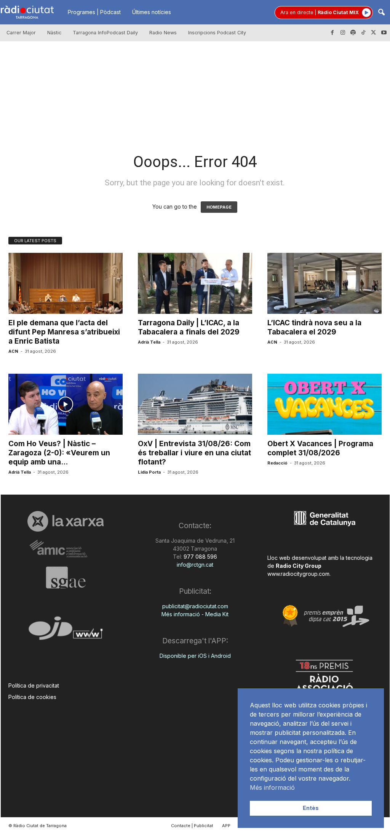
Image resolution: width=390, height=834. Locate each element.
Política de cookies (32, 697)
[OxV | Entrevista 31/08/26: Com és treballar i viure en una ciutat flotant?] (195, 404)
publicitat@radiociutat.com (195, 606)
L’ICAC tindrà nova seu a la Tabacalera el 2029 (314, 327)
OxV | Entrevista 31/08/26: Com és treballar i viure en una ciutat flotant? (194, 452)
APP (226, 825)
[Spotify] (353, 33)
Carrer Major (21, 32)
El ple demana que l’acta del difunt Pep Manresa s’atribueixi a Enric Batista (64, 331)
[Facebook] (332, 33)
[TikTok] (363, 33)
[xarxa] (65, 521)
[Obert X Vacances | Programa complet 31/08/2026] (324, 404)
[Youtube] (383, 33)
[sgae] (65, 577)
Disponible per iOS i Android (195, 655)
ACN (13, 351)
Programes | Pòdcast (94, 12)
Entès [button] (311, 808)
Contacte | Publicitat (192, 825)
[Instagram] (342, 33)
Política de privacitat (33, 685)
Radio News (163, 32)
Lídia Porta (149, 472)
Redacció (277, 463)
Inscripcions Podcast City (217, 32)
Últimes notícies (151, 12)
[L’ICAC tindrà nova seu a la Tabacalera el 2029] (324, 283)
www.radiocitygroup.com (298, 573)
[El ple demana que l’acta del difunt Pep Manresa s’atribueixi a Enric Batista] (65, 283)
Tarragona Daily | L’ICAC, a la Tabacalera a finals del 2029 (189, 327)
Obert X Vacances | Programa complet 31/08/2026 (320, 448)
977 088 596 (199, 556)
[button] (381, 13)
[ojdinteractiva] (65, 631)
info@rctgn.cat (195, 564)
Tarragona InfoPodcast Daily (105, 32)
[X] (373, 33)
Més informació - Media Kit (195, 614)
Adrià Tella (149, 342)
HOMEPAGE (219, 207)
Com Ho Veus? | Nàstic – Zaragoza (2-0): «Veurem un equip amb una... (59, 452)
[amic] (65, 549)
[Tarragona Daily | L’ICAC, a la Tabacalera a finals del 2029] (195, 283)
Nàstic (54, 32)
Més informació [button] (272, 787)
